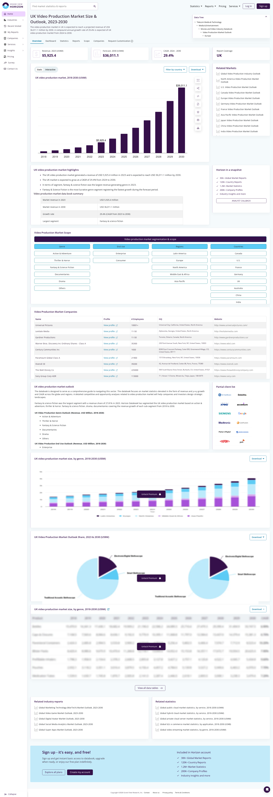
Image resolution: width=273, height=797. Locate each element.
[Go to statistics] (108, 609)
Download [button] (196, 69)
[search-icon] (94, 6)
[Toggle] (195, 22)
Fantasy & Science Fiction (62, 267)
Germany (238, 274)
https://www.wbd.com (224, 343)
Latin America (179, 253)
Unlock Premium (149, 494)
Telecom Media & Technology (209, 22)
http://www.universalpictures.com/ (230, 325)
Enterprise (121, 253)
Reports (209, 6)
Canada (238, 253)
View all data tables (148, 688)
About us (156, 793)
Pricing (222, 6)
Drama (62, 281)
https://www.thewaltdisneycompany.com (233, 370)
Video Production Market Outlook (217, 32)
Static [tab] (39, 69)
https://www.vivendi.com (226, 364)
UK (238, 281)
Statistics (195, 6)
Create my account (80, 772)
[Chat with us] (267, 789)
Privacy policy (168, 793)
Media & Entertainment (209, 25)
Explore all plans (53, 772)
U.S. (238, 260)
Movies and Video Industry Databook (216, 29)
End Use (121, 246)
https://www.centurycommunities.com (232, 349)
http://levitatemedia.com (226, 331)
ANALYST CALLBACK (241, 200)
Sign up (263, 6)
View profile (109, 325)
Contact (147, 793)
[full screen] (198, 80)
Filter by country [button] (174, 69)
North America (180, 267)
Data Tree (199, 17)
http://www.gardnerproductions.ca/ (231, 337)
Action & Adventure (62, 253)
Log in (248, 6)
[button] (209, 22)
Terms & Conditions (182, 793)
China (238, 295)
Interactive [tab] (50, 69)
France (238, 267)
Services (233, 6)
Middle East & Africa (179, 274)
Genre (62, 246)
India (238, 302)
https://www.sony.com (224, 376)
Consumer (121, 260)
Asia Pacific (179, 281)
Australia (238, 288)
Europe (208, 35)
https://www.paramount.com (228, 357)
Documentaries (62, 274)
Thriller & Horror (62, 260)
